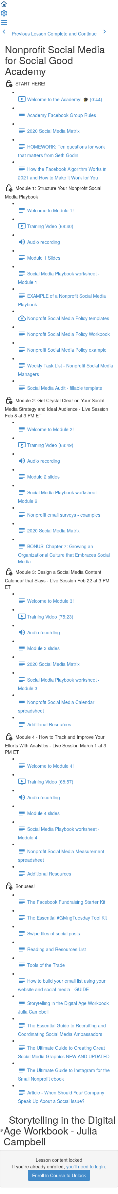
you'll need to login (85, 1166)
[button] (4, 6)
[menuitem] (4, 15)
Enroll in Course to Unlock (59, 1175)
